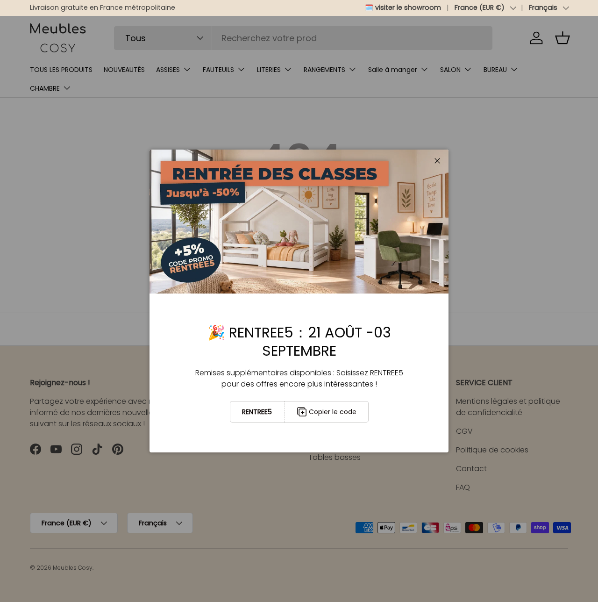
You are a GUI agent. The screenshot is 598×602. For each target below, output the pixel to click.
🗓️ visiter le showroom (403, 7)
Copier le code (332, 411)
